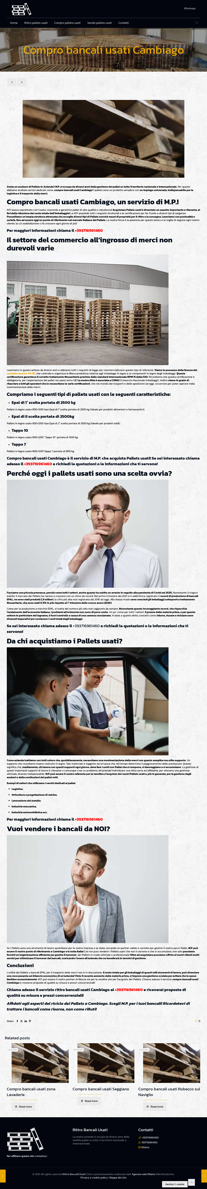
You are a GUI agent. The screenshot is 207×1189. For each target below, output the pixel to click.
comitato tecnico (17, 373)
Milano (145, 1147)
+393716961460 (89, 230)
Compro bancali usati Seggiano (101, 1089)
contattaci (41, 1156)
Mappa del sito (117, 1177)
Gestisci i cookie (174, 1184)
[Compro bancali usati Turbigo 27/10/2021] (3, 1176)
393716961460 (149, 1142)
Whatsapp (190, 8)
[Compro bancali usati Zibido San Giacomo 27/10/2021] (204, 1176)
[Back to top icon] (191, 1182)
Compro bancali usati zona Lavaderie (31, 1092)
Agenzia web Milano (143, 1174)
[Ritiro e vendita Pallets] (22, 9)
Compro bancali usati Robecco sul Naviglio (169, 1092)
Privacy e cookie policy (94, 1177)
